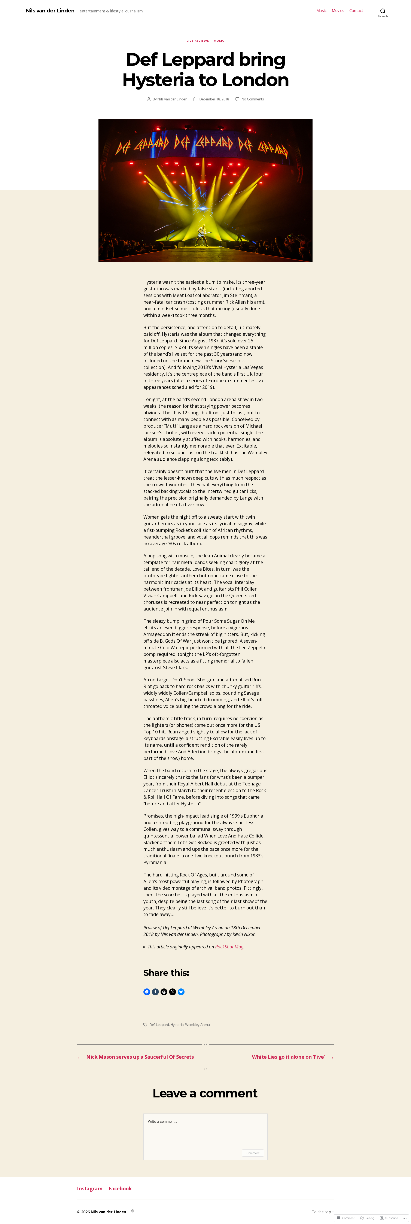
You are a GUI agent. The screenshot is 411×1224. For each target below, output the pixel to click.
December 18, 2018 (214, 99)
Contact (356, 10)
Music (321, 10)
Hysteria (177, 1024)
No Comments (252, 99)
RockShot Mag (229, 947)
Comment (252, 1153)
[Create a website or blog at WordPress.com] (132, 1210)
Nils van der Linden (50, 10)
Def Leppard (159, 1024)
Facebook (120, 1188)
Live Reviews (197, 41)
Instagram (89, 1188)
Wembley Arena (197, 1024)
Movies (338, 10)
